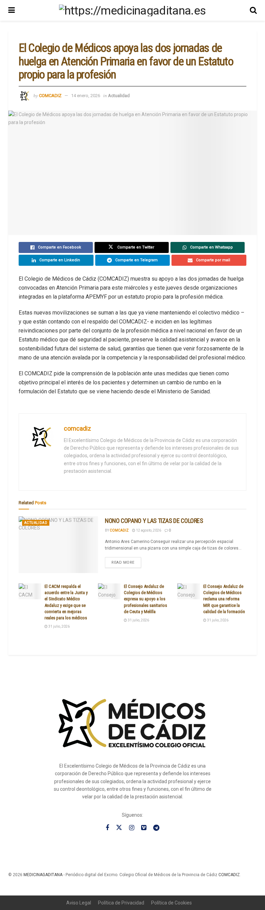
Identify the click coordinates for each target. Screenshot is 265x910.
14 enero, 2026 (85, 95)
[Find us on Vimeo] (143, 828)
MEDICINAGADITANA (42, 874)
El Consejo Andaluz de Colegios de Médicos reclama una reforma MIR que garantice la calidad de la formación (224, 599)
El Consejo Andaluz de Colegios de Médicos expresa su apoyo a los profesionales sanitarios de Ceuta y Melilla (145, 599)
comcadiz (50, 95)
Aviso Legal (78, 903)
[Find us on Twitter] (119, 828)
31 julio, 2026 (59, 626)
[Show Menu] (11, 10)
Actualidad (119, 95)
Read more (126, 561)
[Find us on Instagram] (131, 828)
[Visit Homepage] (132, 10)
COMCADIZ (229, 874)
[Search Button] (253, 10)
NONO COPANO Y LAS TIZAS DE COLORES (154, 520)
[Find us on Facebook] (107, 828)
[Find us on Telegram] (156, 828)
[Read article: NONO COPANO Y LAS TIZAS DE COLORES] (58, 544)
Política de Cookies (171, 903)
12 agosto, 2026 (148, 530)
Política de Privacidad (121, 903)
